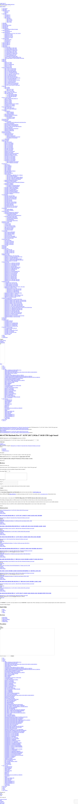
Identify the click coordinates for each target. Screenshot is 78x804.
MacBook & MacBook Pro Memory (11, 180)
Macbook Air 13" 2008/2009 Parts (11, 269)
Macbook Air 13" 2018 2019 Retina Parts (12, 271)
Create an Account (3, 799)
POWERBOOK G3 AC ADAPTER (11, 737)
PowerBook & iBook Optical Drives (11, 213)
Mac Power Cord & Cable (7, 221)
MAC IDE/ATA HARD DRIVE (10, 700)
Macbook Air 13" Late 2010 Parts (11, 274)
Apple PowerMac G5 (6, 44)
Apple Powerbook (5, 38)
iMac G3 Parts (7, 87)
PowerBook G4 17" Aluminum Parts (11, 326)
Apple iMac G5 (7, 16)
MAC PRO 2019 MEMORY (10, 708)
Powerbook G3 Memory (9, 183)
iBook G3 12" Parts (8, 62)
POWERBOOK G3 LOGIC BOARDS (12, 738)
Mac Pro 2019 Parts (8, 235)
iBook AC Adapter (8, 99)
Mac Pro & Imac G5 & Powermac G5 (11, 125)
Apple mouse (7, 138)
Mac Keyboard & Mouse (6, 132)
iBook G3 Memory (8, 165)
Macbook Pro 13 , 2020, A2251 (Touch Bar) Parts (14, 304)
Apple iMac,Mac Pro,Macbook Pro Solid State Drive (16, 122)
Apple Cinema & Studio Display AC (11, 98)
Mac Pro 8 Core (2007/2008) (10, 236)
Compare (3, 789)
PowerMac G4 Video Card (9, 251)
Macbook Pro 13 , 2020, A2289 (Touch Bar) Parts (14, 305)
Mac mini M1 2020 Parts (9, 204)
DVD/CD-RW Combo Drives (12, 220)
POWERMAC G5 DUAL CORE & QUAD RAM (14, 755)
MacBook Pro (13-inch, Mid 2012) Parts (14, 288)
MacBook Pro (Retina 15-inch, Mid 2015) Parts (13, 302)
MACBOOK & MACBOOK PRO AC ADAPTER (14, 717)
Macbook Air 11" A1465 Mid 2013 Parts (12, 265)
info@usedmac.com (37, 492)
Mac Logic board (5, 140)
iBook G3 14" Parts (8, 63)
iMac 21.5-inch (9, 19)
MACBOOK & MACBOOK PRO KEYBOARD (14, 722)
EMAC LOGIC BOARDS (9, 382)
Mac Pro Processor (8, 240)
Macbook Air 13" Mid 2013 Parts (11, 278)
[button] (2, 519)
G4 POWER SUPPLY (9, 386)
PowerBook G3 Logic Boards (10, 159)
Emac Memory (7, 164)
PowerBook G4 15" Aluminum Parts (11, 323)
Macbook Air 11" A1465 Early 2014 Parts (12, 262)
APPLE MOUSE (8, 374)
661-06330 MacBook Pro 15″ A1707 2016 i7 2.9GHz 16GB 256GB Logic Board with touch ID (25, 593)
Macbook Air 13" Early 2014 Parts (11, 273)
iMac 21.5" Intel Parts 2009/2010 (11, 71)
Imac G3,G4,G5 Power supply (10, 226)
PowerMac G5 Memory (9, 193)
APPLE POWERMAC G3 (9, 414)
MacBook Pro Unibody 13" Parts (11, 287)
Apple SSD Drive (8, 121)
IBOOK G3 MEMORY (9, 391)
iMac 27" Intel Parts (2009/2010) (10, 78)
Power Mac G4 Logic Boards (10, 157)
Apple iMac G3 (7, 14)
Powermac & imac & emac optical (11, 216)
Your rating (2, 471)
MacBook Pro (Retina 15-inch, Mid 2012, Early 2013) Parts (15, 301)
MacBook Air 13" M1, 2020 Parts (11, 275)
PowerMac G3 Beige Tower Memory (11, 187)
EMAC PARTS (7, 384)
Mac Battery (4, 109)
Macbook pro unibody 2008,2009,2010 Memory (15, 182)
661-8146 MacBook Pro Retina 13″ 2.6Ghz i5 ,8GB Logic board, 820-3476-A (21, 548)
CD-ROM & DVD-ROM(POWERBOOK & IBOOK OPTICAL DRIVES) (18, 376)
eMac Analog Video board (9, 107)
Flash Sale (4, 60)
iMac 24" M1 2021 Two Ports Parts (11, 76)
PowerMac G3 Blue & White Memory (11, 188)
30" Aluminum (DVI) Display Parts (11, 56)
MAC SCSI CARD (8, 713)
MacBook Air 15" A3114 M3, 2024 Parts (12, 280)
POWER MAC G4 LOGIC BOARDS (12, 734)
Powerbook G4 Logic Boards (10, 160)
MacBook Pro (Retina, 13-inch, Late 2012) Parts (13, 303)
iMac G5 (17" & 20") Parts (9, 91)
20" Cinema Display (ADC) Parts (11, 50)
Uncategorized (5, 337)
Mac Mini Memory (8, 171)
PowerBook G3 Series (11, 117)
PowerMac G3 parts (8, 329)
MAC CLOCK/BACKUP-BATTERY (12, 699)
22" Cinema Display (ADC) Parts (11, 52)
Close (1, 793)
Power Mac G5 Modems (9, 210)
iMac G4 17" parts (10, 90)
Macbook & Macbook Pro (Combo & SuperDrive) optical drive (16, 716)
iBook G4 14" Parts (8, 66)
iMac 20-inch (9, 18)
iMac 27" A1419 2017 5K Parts (10, 80)
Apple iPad (4, 23)
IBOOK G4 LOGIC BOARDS (10, 393)
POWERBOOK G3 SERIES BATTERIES (12, 740)
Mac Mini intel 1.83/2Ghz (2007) (11, 202)
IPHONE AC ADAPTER (9, 697)
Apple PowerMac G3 (6, 42)
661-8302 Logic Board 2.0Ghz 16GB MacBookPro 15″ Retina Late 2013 (20, 570)
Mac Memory (4, 163)
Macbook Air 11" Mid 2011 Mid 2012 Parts (12, 267)
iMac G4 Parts (7, 88)
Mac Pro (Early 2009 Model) (10, 231)
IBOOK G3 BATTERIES (9, 389)
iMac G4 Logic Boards (9, 146)
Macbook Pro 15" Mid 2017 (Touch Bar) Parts (13, 313)
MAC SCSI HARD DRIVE (10, 714)
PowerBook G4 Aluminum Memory (13, 185)
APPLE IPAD (7, 402)
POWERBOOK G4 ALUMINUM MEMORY (13, 742)
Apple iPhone (4, 24)
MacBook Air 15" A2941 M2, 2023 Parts (12, 279)
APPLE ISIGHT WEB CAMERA (11, 373)
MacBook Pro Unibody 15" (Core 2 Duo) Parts (13, 292)
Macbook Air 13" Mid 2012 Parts (11, 277)
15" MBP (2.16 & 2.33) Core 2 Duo (11, 283)
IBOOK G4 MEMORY (9, 394)
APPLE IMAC (7, 418)
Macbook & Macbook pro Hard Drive (11, 128)
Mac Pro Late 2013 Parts (9, 238)
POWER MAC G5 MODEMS (10, 736)
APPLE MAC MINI (8, 412)
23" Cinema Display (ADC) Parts (11, 54)
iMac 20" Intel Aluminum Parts (10, 70)
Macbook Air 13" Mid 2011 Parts (11, 276)
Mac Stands (4, 246)
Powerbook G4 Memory (9, 184)
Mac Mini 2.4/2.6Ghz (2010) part (11, 196)
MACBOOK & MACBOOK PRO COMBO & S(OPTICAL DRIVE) (17, 720)
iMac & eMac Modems (9, 209)
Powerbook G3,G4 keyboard (12, 137)
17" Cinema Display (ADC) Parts (11, 48)
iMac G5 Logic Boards (9, 147)
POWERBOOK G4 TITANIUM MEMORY (13, 744)
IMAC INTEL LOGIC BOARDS (11, 694)
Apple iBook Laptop (6, 10)
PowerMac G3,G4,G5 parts (7, 327)
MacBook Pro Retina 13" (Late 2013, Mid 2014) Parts (14, 315)
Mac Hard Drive (5, 120)
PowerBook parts (5, 319)
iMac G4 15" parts (10, 89)
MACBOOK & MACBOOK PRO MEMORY (13, 723)
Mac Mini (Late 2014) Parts (10, 195)
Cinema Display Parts (6, 46)
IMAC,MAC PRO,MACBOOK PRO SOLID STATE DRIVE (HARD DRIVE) (19, 695)
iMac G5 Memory (8, 169)
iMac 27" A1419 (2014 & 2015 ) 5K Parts (12, 79)
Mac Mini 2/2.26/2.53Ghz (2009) (11, 197)
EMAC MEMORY (8, 383)
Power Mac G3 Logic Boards (10, 156)
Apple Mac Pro (5, 27)
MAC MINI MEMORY (9, 702)
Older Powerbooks (8, 39)
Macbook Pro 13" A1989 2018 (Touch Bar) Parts (13, 308)
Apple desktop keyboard (9, 133)
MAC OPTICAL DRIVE (9, 703)
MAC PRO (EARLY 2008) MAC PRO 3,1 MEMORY (15, 705)
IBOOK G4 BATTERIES (9, 392)
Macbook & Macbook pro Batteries (11, 115)
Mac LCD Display (5, 139)
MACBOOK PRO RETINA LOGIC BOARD (13, 727)
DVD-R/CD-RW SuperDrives (12, 218)
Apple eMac (4, 9)
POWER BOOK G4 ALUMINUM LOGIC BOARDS (15, 731)
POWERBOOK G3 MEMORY (10, 739)
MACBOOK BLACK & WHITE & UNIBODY (13, 408)
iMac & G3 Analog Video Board (10, 108)
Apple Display (5, 8)
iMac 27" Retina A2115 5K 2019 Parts (12, 83)
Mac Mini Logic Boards (9, 149)
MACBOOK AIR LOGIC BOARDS (11, 724)
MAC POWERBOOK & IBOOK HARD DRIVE (14, 704)
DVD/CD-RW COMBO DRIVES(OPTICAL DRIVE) (15, 380)
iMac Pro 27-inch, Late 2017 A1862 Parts (12, 85)
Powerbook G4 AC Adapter (10, 105)
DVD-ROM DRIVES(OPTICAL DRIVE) (12, 379)
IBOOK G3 (7, 772)
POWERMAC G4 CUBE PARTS (11, 750)
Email (1, 483)
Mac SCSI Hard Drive (9, 127)
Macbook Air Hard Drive (9, 129)
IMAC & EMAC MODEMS (10, 395)
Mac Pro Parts (4, 230)
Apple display (7, 409)
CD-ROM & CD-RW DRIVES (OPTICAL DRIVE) (14, 375)
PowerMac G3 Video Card (9, 250)
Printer (3, 335)
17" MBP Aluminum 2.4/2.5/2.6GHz (11, 285)
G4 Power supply (8, 224)
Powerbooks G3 (7, 41)
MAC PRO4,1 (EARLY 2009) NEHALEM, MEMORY (15, 709)
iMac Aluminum (7, 17)
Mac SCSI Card (5, 245)
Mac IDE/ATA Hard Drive (9, 123)
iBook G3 (6, 11)
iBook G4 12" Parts (8, 65)
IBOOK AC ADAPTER (9, 388)
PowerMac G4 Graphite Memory (11, 189)
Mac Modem (4, 208)
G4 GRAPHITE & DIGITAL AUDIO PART (13, 385)
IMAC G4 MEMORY (9, 691)
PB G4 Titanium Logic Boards (12, 162)
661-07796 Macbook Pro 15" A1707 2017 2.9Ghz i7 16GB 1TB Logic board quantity (17, 440)
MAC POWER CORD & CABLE (11, 761)
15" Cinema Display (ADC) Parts (11, 47)
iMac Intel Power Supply (9, 227)
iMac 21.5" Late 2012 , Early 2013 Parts (12, 73)
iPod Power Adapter (8, 102)
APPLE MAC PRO (8, 403)
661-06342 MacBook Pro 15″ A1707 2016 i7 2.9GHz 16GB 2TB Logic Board (20, 536)
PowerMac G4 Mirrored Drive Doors (11, 190)
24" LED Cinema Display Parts (10, 55)
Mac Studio (4, 247)
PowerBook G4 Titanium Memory (13, 186)
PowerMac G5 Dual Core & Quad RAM (12, 192)
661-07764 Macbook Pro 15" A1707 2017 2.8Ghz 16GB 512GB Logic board (14, 429)
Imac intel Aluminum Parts (7, 67)
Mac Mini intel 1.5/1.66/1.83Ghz (10, 201)
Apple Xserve (4, 45)
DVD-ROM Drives (10, 219)
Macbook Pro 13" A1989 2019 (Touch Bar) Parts (13, 309)
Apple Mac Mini (5, 26)
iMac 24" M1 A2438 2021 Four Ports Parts (12, 77)
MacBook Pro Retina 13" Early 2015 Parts (12, 316)
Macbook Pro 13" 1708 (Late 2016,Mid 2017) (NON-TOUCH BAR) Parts (18, 307)
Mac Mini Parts (5, 194)
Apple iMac (4, 13)
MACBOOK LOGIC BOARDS (11, 725)
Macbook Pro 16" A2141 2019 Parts (11, 314)
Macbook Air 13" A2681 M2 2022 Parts (12, 268)
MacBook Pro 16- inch (9, 36)
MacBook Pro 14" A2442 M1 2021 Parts (12, 310)
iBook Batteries (7, 110)
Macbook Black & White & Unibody (11, 29)
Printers (6, 410)
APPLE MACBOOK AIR (9, 411)
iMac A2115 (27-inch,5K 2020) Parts (11, 84)
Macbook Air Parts (5, 261)
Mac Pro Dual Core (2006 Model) (11, 237)
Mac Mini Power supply (9, 228)
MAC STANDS (8, 762)
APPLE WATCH (8, 413)
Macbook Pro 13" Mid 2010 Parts (13, 291)
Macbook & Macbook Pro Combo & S (12, 212)
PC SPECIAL (7, 417)
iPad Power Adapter (8, 100)
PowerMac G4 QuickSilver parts (10, 332)
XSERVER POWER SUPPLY (10, 759)
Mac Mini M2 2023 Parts (9, 205)
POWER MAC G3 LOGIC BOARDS (12, 733)
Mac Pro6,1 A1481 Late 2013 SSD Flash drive (13, 126)
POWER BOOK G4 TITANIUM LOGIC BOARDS (14, 732)
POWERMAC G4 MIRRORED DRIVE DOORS (14, 752)
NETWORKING (8, 763)
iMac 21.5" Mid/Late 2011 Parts (10, 74)
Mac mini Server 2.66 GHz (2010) (11, 207)
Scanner (3, 336)
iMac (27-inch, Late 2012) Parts (10, 68)
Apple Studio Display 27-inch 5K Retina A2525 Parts (14, 58)
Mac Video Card (5, 248)
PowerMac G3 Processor (9, 243)
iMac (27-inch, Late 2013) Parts (10, 69)
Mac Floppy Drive (5, 119)
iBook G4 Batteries (10, 113)
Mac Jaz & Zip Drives (6, 131)
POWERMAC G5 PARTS (9, 757)
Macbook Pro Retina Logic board (11, 154)
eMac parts (4, 59)
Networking (4, 317)
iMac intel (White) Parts (9, 93)
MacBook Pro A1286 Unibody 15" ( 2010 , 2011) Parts (15, 286)
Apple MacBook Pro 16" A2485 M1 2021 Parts (13, 299)
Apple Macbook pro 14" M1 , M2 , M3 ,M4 (12, 33)
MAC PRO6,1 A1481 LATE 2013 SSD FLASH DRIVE (15, 712)
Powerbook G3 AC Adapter (10, 104)
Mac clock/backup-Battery (9, 114)
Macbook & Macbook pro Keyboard (13, 136)
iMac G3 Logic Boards (9, 145)
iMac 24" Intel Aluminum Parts (10, 75)
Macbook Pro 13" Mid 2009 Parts (13, 290)
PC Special (4, 318)
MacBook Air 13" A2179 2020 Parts (11, 272)
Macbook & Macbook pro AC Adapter (12, 103)
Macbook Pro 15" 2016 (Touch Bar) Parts (12, 311)
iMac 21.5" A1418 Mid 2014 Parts (11, 72)
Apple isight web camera (6, 25)
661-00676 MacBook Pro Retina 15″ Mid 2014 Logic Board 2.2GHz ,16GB (20, 581)
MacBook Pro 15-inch (9, 35)
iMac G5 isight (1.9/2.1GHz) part (11, 92)
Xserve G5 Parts (8, 334)
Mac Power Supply (5, 222)
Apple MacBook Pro (6, 32)
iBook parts (4, 61)
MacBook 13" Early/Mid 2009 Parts (11, 257)
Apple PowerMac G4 (6, 43)
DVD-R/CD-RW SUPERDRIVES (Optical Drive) (14, 378)
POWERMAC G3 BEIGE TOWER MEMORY (13, 745)
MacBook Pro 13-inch (9, 34)
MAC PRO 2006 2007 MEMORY (11, 707)
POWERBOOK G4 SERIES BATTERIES (12, 743)
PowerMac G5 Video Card (9, 252)
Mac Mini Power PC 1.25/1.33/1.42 (11, 206)
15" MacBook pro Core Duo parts (11, 282)
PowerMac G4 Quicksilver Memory (11, 191)
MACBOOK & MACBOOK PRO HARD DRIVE (14, 721)
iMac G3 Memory (8, 167)
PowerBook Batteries (8, 116)
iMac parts (4, 86)
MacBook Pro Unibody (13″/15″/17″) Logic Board (14, 729)
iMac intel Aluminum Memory (10, 170)
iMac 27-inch (9, 22)
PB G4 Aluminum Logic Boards (13, 161)
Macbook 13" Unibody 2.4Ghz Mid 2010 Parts (13, 258)
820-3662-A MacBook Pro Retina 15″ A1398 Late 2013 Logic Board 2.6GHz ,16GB (23, 526)
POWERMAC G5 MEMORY (10, 756)
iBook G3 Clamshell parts (9, 64)
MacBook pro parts (5, 281)
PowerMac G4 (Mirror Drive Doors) (11, 330)
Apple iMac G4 (7, 15)
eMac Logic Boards (8, 141)
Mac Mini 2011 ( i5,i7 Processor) (10, 198)
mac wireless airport (5, 253)
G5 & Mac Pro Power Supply (10, 225)
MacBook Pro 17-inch (9, 37)
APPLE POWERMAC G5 (9, 416)
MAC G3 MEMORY (8, 397)
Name (1, 481)
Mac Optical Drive (5, 211)
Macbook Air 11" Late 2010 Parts (11, 266)
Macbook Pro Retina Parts (7, 298)
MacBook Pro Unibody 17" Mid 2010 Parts (12, 296)
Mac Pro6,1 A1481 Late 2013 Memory (14, 179)
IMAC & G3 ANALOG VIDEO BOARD (12, 396)
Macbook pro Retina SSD (9, 130)
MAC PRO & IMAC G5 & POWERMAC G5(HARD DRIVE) (16, 706)
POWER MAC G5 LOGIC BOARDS (12, 735)
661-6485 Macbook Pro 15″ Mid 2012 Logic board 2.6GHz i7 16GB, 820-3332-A (21, 559)
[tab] (40, 448)
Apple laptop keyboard (9, 134)
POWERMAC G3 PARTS (9, 747)
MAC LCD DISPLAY (9, 760)
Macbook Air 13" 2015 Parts (10, 270)
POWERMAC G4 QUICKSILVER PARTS (13, 754)
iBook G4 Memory (8, 166)
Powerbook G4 (7, 40)
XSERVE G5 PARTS (9, 758)
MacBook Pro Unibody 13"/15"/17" (11, 155)
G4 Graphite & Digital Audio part (11, 328)
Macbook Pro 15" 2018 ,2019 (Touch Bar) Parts (13, 312)
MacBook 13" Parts (5, 254)
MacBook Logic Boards (9, 152)
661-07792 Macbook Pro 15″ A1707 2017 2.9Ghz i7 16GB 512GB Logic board (21, 515)
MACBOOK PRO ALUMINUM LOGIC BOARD (14, 726)
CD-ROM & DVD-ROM (11, 214)
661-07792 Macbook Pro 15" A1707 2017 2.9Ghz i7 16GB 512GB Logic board (14, 432)
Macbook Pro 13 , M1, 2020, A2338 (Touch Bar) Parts (14, 306)
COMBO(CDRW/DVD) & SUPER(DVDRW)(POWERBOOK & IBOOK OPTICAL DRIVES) (22, 377)
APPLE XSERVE (8, 401)
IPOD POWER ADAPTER (10, 698)
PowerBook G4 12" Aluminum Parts (11, 322)
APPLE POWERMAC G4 (9, 415)
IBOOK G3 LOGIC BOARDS (10, 390)
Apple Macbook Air (6, 30)
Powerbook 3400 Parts (9, 320)
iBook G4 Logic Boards (9, 144)
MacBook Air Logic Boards (10, 151)
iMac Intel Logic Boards (9, 148)
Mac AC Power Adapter (6, 97)
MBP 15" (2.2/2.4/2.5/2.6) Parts (10, 297)
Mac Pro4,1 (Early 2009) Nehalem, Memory (15, 177)
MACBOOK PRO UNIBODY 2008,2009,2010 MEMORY (15, 730)
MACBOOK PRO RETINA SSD (11, 728)
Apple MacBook (5, 28)
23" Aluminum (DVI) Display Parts (11, 53)
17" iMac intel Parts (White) (12, 94)
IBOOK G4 (7, 407)
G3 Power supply (8, 223)
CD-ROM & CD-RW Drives (12, 217)
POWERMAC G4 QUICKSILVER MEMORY (13, 753)
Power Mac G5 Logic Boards (10, 158)
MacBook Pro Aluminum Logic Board (12, 153)
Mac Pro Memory (8, 174)
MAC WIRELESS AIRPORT (10, 715)
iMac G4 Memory (8, 168)
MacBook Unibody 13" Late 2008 (11, 260)
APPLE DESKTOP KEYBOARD (11, 371)
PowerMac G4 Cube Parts (9, 331)
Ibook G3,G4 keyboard (11, 135)
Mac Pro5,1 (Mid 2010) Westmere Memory (14, 178)
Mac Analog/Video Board (7, 106)
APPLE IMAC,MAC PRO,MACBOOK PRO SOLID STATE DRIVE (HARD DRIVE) (21, 372)
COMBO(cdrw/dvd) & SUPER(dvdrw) (14, 215)
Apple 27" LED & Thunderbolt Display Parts (13, 57)
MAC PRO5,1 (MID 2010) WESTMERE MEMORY (14, 710)
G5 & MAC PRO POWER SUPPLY (11, 387)
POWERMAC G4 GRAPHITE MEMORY (12, 751)
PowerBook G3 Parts (8, 321)
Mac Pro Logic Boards (9, 150)
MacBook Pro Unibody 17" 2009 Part (11, 293)
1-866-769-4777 (3, 3)
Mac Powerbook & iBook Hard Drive (11, 124)
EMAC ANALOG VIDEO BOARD (11, 381)
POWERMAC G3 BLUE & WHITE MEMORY (13, 746)
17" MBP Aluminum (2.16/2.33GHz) (11, 284)
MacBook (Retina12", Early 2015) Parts (12, 255)
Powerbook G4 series (11, 118)
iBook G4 (6, 12)
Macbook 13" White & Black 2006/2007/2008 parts (14, 259)
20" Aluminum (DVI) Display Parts (11, 49)
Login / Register (5, 790)
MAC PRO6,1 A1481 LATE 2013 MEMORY (13, 711)
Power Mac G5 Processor (9, 241)
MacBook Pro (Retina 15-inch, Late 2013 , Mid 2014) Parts (15, 300)
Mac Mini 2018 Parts (8, 200)
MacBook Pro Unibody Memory (10, 181)
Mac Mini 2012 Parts (8, 199)
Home (1, 427)
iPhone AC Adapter (8, 101)
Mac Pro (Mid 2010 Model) (10, 232)
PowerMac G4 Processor (9, 244)
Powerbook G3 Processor (9, 242)
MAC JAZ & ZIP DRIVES (10, 701)
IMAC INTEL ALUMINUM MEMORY (12, 693)
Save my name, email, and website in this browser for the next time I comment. (15, 486)
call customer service (44, 494)
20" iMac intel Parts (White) (12, 95)
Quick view (2, 512)
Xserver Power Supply (9, 229)
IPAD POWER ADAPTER (10, 696)
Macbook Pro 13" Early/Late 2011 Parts (14, 289)
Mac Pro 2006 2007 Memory (12, 176)
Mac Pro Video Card (8, 249)
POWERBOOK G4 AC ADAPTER (11, 741)
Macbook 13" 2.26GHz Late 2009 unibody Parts (13, 256)
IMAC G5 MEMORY (9, 692)
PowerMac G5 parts (8, 333)
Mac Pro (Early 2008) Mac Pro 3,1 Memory (15, 175)
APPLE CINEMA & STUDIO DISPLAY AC (13, 370)
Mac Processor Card (6, 239)
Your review (2, 479)
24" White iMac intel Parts (11, 96)
